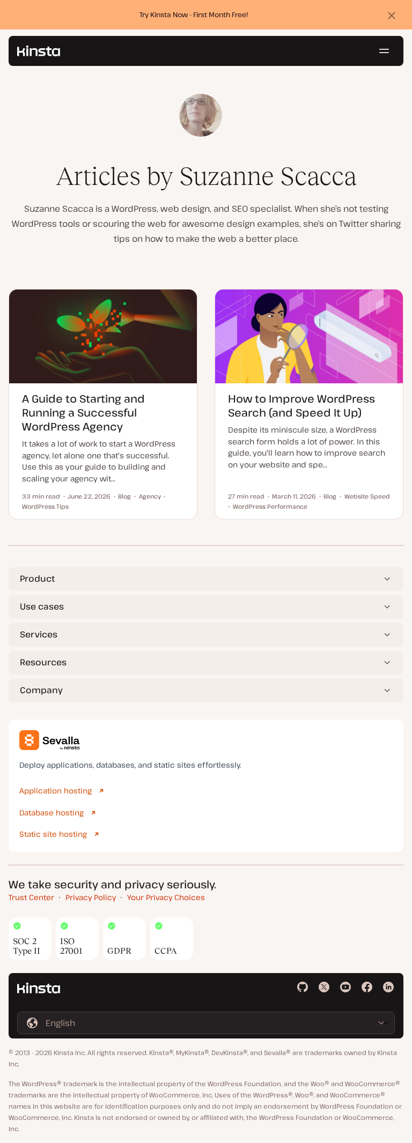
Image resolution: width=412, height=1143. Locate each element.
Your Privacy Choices (166, 897)
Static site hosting (53, 834)
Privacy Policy (90, 897)
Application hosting (55, 790)
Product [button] (37, 578)
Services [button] (38, 634)
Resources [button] (43, 662)
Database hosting (51, 812)
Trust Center (31, 897)
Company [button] (41, 690)
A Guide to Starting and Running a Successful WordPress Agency (83, 412)
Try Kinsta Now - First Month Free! (193, 14)
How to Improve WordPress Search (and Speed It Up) (301, 405)
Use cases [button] (42, 606)
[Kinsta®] (38, 51)
